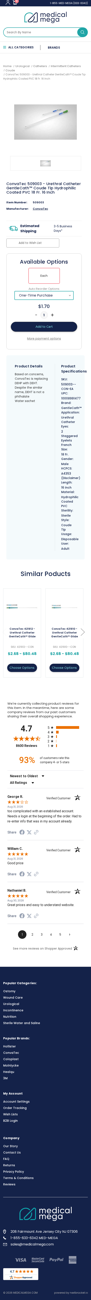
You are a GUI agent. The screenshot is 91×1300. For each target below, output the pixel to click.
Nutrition (9, 1017)
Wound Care (13, 997)
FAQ (6, 1159)
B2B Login (10, 1121)
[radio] (66, 727)
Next (82, 631)
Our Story (10, 1146)
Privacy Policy (13, 1171)
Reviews (9, 1184)
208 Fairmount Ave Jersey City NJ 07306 (44, 1231)
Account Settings (16, 1101)
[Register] (8, 2)
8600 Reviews (31, 746)
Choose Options (22, 668)
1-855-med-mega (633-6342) (69, 3)
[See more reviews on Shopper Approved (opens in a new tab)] (36, 833)
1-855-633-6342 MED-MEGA (34, 1237)
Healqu (8, 1072)
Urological (11, 1004)
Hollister (9, 1046)
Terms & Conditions (18, 1178)
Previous (4, 631)
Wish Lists (10, 1114)
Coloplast (11, 1059)
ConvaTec (40, 209)
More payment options (44, 338)
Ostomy (9, 991)
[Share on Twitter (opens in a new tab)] (29, 832)
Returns (9, 1165)
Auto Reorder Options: (44, 288)
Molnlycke (11, 1065)
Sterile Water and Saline (21, 1023)
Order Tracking (15, 1108)
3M (5, 1078)
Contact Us (12, 1152)
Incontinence (13, 1010)
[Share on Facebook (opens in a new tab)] (22, 833)
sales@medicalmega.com (32, 1244)
